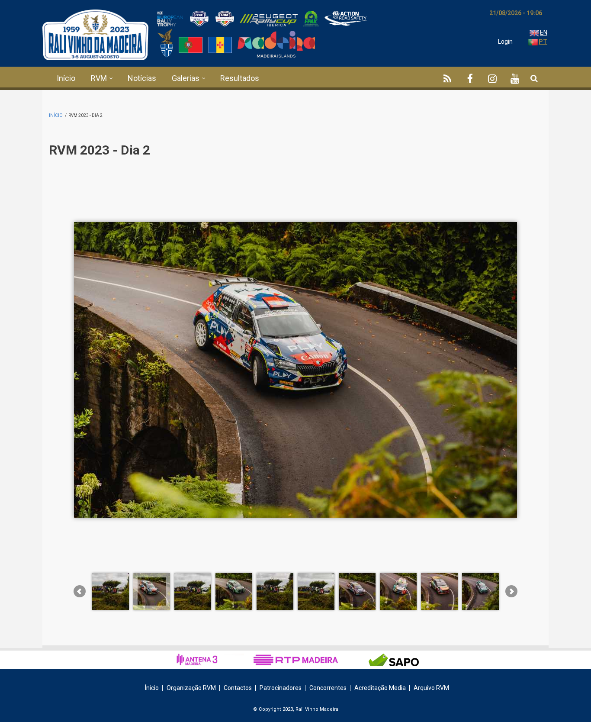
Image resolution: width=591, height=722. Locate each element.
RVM (99, 78)
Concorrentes (328, 688)
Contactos (238, 688)
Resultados (239, 78)
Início (66, 78)
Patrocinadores (281, 688)
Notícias (142, 78)
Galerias (185, 78)
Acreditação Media (380, 688)
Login (505, 41)
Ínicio (152, 688)
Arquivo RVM (431, 688)
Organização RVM (191, 688)
